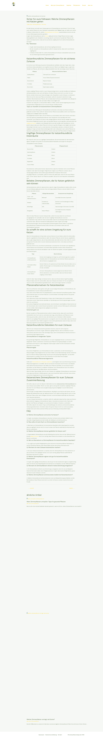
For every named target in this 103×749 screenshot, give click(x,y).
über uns (90, 5)
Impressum (41, 735)
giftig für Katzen (35, 436)
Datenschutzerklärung (51, 735)
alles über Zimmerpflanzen (57, 5)
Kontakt (60, 735)
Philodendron (76, 5)
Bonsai (84, 5)
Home (47, 5)
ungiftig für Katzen (31, 123)
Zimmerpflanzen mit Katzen (52, 32)
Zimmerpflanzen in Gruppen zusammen (42, 362)
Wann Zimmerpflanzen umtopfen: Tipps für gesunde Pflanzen (46, 502)
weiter (71, 488)
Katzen (47, 36)
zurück (31, 488)
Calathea (68, 5)
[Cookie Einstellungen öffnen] (10, 748)
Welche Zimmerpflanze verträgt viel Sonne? (41, 719)
